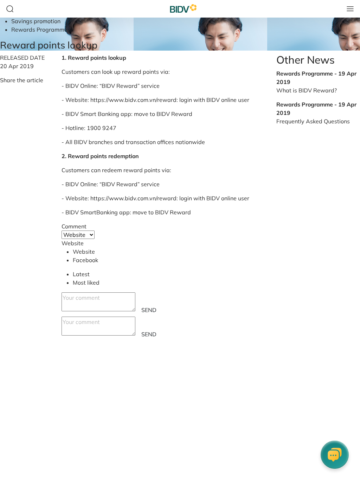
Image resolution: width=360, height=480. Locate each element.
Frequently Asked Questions (313, 121)
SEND (148, 309)
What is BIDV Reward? (306, 90)
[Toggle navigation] (350, 9)
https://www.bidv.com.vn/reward (133, 99)
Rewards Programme (39, 29)
